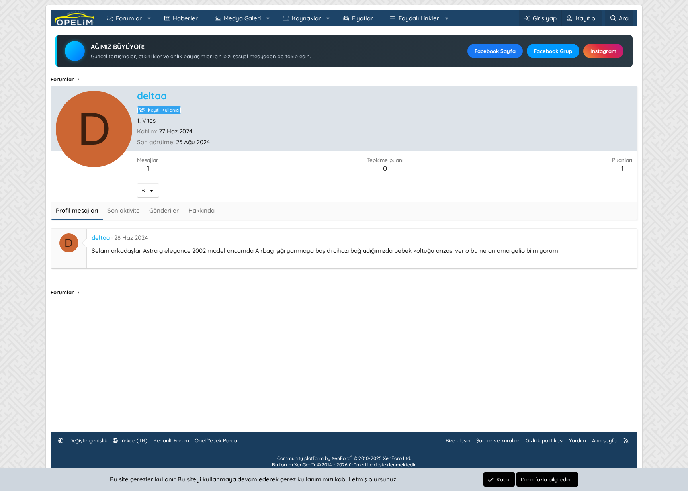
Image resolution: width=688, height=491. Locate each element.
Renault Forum (171, 440)
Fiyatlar (362, 18)
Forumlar (129, 18)
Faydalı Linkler (419, 18)
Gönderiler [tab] (164, 210)
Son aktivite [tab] (124, 210)
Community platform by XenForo (344, 458)
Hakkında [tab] (201, 210)
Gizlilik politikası (544, 440)
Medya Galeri (242, 18)
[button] (149, 18)
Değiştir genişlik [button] (88, 440)
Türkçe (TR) (132, 440)
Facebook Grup (553, 51)
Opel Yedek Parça (216, 440)
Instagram (603, 51)
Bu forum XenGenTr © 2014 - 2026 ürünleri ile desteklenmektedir (344, 465)
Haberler (185, 18)
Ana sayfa (604, 440)
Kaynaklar (306, 18)
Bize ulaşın (458, 440)
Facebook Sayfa (495, 51)
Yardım (577, 440)
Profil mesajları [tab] (77, 210)
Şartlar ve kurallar (498, 440)
